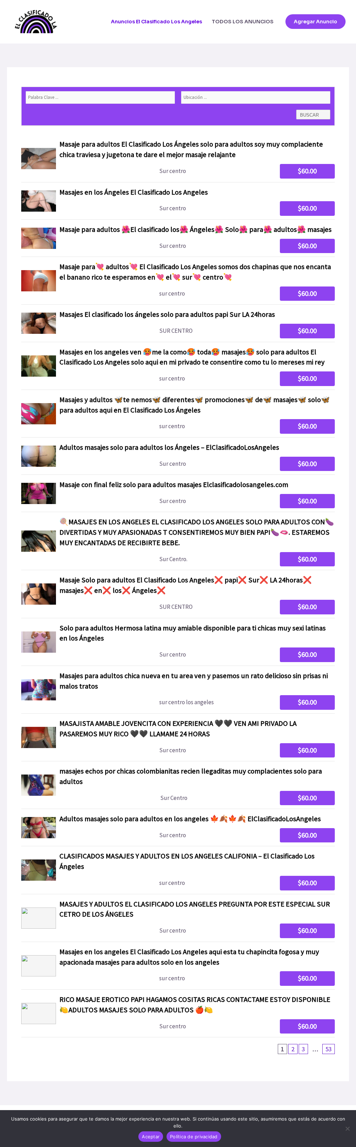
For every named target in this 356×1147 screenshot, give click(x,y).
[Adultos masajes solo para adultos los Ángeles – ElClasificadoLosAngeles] (178, 456)
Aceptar (151, 1136)
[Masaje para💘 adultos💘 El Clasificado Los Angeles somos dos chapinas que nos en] (178, 280)
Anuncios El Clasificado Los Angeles (156, 21)
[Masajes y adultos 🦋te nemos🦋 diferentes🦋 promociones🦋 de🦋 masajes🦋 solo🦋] (178, 413)
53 (328, 1049)
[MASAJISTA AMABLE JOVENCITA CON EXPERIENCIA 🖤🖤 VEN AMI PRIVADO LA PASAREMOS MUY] (178, 737)
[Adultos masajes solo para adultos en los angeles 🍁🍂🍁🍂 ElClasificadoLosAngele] (178, 827)
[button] (315, 21)
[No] (347, 1128)
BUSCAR (310, 115)
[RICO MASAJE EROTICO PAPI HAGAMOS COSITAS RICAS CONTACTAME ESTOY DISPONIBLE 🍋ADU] (178, 1013)
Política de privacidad (194, 1136)
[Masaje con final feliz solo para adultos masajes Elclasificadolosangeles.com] (178, 493)
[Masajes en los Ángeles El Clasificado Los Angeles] (178, 200)
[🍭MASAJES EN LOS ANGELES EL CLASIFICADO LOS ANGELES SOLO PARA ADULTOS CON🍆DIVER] (178, 541)
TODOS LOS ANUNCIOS (243, 21)
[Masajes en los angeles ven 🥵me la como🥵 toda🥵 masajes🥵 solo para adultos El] (178, 366)
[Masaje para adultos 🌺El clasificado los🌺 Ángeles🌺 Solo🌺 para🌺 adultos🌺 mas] (178, 238)
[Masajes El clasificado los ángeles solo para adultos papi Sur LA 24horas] (178, 323)
